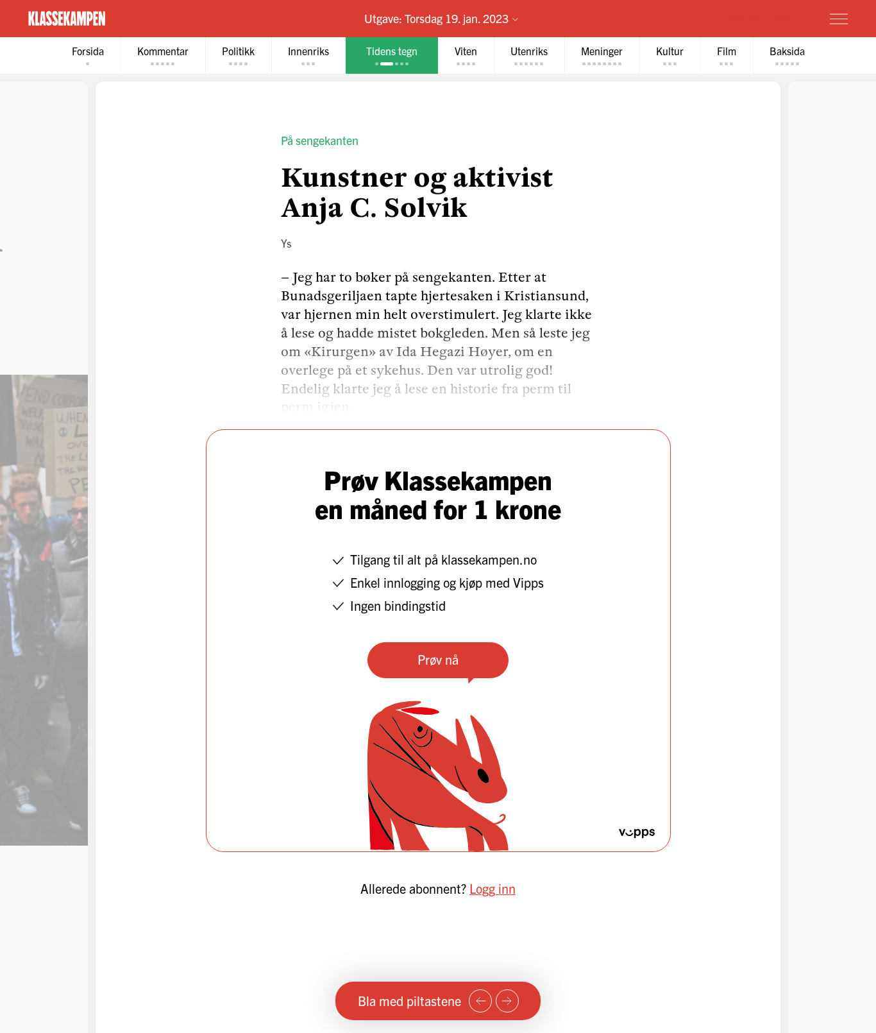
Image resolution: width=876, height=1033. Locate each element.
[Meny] (839, 18)
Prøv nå (438, 659)
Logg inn (492, 888)
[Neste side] (507, 1000)
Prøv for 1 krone (762, 18)
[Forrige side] (480, 1000)
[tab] (88, 55)
